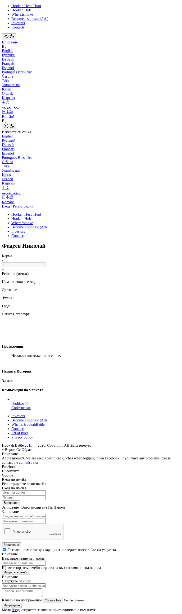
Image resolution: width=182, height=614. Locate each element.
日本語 (7, 112)
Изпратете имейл (16, 572)
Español (8, 68)
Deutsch (8, 59)
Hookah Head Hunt (26, 6)
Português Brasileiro (17, 72)
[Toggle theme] (9, 36)
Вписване (10, 42)
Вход (16, 610)
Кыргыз (8, 98)
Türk (5, 81)
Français (8, 63)
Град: (6, 306)
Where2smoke (22, 14)
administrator (28, 462)
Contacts (17, 27)
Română (8, 116)
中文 (5, 102)
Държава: (9, 290)
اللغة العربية (11, 107)
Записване (11, 545)
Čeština (7, 76)
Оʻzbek (7, 93)
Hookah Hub (21, 10)
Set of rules (19, 433)
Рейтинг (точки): (15, 274)
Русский (8, 55)
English (7, 51)
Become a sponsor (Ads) (29, 19)
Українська (11, 85)
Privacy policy (22, 437)
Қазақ (6, 89)
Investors (18, 23)
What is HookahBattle (28, 424)
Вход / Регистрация (17, 206)
